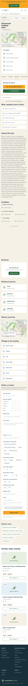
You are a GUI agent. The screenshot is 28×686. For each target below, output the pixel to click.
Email (4, 497)
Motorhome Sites (6, 657)
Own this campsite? (14, 101)
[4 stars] (12, 396)
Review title (6, 413)
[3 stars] (9, 396)
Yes (5, 481)
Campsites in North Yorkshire (9, 527)
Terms (21, 683)
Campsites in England (7, 537)
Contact (3, 674)
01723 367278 (15, 91)
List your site (18, 672)
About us (4, 672)
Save (16, 18)
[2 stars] (7, 396)
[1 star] (4, 396)
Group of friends (13, 450)
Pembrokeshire (18, 666)
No (9, 481)
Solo (5, 450)
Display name (6, 491)
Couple (20, 447)
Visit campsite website (15, 86)
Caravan (11, 460)
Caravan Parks (5, 652)
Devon (16, 655)
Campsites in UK (6, 541)
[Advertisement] (14, 241)
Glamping (6, 463)
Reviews (17, 76)
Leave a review (14, 5)
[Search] (22, 10)
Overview (3, 76)
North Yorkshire (4, 14)
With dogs (6, 453)
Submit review (14, 512)
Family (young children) (10, 444)
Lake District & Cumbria (20, 659)
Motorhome (19, 460)
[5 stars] (14, 396)
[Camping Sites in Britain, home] (5, 10)
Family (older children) (9, 447)
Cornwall (17, 650)
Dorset (16, 664)
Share (24, 18)
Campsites (4, 650)
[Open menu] (25, 10)
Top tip (7, 435)
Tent (5, 460)
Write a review (14, 273)
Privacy (17, 683)
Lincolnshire (18, 662)
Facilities (10, 76)
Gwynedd (17, 657)
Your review (6, 420)
